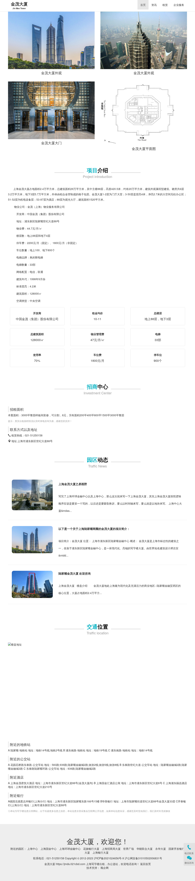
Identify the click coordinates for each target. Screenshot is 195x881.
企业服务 (178, 5)
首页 (143, 5)
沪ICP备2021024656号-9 (109, 858)
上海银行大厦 (101, 852)
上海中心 (32, 849)
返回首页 (145, 864)
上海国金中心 (49, 849)
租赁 (165, 5)
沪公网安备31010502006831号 (143, 858)
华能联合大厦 (145, 849)
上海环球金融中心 (70, 849)
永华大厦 (160, 849)
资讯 (154, 5)
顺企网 (105, 868)
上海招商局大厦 (111, 849)
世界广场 (128, 849)
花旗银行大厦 (91, 849)
